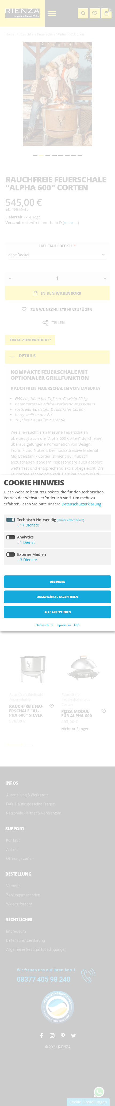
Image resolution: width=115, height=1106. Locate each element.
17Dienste (28, 525)
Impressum (63, 625)
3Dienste (27, 559)
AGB (76, 625)
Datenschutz (44, 625)
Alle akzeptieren (57, 612)
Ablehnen (57, 582)
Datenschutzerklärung (81, 503)
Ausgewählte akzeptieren (57, 597)
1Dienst (26, 542)
